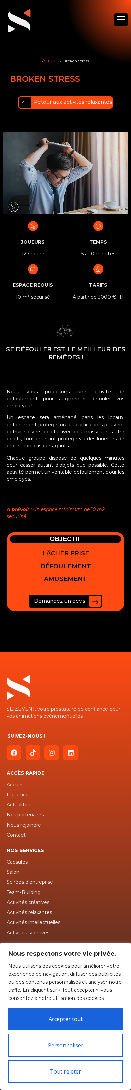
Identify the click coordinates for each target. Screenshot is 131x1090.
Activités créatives (28, 902)
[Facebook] (14, 752)
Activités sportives (28, 933)
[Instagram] (51, 752)
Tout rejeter (65, 1071)
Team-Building (24, 892)
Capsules (17, 862)
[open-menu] (121, 19)
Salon (13, 872)
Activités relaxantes (29, 912)
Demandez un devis (60, 600)
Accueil (50, 61)
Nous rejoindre (24, 825)
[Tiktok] (33, 752)
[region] (65, 1016)
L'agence (18, 795)
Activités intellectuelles (33, 922)
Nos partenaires (25, 815)
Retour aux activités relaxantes (73, 102)
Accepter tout (66, 1019)
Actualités (18, 805)
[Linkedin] (70, 752)
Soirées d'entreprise (30, 882)
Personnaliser (65, 1045)
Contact (16, 835)
